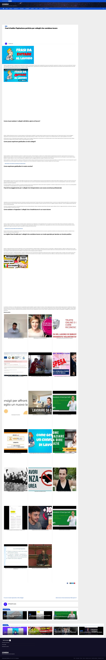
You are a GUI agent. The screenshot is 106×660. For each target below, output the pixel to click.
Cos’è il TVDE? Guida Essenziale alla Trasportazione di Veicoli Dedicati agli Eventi (65, 631)
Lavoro (32, 8)
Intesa (11, 8)
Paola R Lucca (11, 43)
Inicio (7, 8)
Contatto (47, 8)
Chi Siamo (41, 8)
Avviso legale (4, 644)
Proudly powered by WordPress (6, 658)
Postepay (22, 8)
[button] (103, 8)
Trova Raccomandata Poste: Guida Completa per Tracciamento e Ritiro (40, 616)
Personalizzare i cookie (101, 658)
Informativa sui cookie (5, 646)
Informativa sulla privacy (5, 642)
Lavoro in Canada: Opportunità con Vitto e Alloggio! (14, 597)
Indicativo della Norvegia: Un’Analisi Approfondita (37, 631)
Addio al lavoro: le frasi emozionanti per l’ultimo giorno (66, 597)
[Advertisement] (53, 16)
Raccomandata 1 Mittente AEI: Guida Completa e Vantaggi (12, 616)
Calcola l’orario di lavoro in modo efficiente (64, 616)
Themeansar (17, 658)
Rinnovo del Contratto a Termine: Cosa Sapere (91, 632)
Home (74, 658)
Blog (36, 8)
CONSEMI (5, 4)
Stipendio (27, 8)
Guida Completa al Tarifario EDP (11, 632)
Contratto (16, 8)
